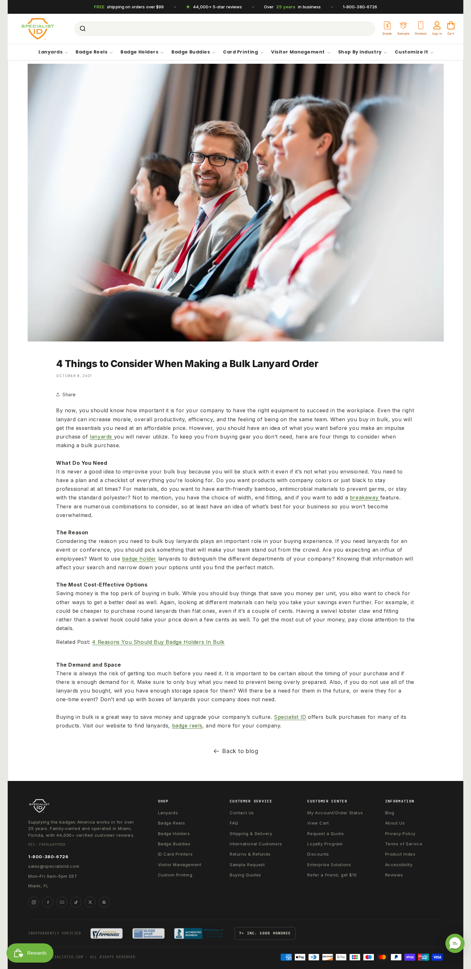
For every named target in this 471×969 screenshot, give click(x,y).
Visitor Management (298, 52)
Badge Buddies (190, 52)
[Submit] (82, 29)
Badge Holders (139, 52)
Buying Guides (245, 874)
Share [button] (69, 394)
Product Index (400, 854)
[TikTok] (75, 902)
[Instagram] (33, 902)
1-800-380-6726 (360, 6)
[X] (90, 902)
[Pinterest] (104, 902)
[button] (455, 943)
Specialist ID (290, 717)
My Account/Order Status (335, 812)
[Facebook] (47, 902)
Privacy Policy (400, 833)
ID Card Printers (175, 854)
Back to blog (240, 751)
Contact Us (242, 812)
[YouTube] (61, 902)
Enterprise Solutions (329, 864)
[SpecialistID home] (82, 806)
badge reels (187, 725)
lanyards (102, 436)
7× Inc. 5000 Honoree (265, 933)
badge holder (139, 558)
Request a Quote (325, 833)
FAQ (234, 822)
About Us (395, 822)
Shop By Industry (360, 52)
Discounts (318, 854)
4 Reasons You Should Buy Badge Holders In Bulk (158, 642)
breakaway (365, 497)
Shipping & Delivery (251, 833)
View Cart (318, 822)
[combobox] (224, 28)
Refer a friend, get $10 (332, 874)
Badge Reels (91, 52)
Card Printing (240, 52)
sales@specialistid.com (53, 866)
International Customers (256, 843)
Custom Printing (175, 874)
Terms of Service (404, 843)
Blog (389, 812)
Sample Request (247, 864)
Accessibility (399, 864)
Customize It (411, 52)
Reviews (394, 874)
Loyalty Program (325, 843)
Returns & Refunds (250, 854)
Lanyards (50, 52)
